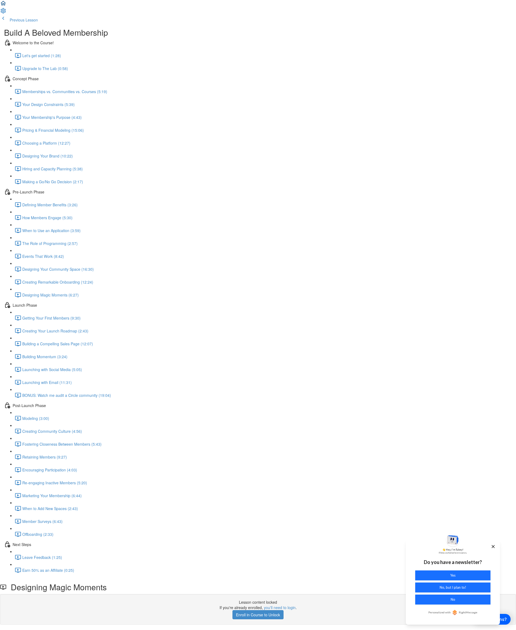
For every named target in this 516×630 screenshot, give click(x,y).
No (453, 599)
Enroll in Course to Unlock (258, 614)
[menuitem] (3, 12)
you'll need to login (280, 607)
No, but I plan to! (453, 587)
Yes (453, 575)
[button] (3, 5)
